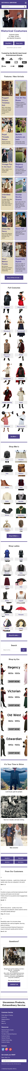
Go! (24, 650)
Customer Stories (5, 1036)
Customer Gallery (5, 1042)
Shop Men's (8, 43)
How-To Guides (5, 1032)
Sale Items (7, 862)
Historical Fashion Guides (7, 1030)
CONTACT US (14, 984)
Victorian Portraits (5, 1038)
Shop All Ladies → (14, 635)
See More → (14, 436)
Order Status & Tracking (7, 1015)
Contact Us (4, 1017)
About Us (3, 1023)
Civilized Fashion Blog (6, 1040)
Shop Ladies (19, 43)
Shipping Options (5, 1019)
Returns (3, 1021)
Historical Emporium (9, 2)
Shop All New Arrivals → (14, 277)
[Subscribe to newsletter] (25, 1060)
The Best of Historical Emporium (9, 1034)
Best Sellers (20, 862)
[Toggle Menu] (25, 3)
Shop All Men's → (14, 536)
